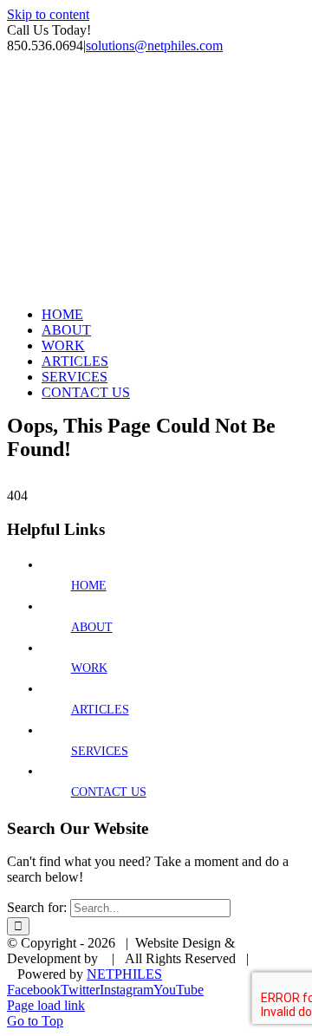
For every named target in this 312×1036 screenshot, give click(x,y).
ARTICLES (100, 709)
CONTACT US (108, 791)
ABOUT (92, 627)
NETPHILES (124, 974)
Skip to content (48, 14)
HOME (89, 585)
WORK (89, 667)
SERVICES (99, 751)
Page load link (46, 1005)
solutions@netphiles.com (154, 45)
